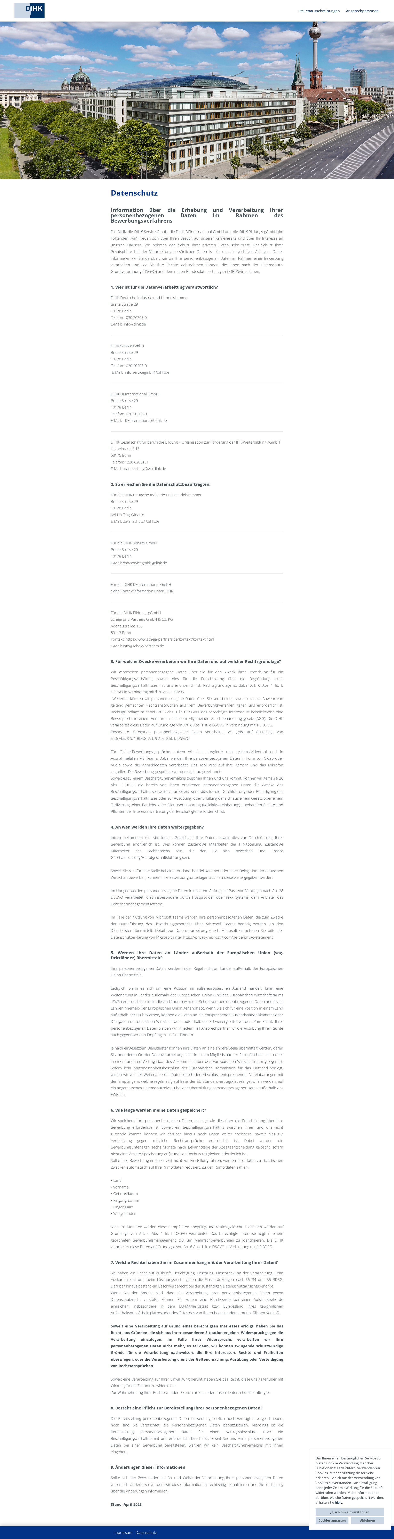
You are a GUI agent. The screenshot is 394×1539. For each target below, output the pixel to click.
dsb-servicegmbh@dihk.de (145, 562)
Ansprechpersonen (362, 10)
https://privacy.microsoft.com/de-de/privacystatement (228, 937)
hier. (338, 1502)
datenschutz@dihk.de (141, 521)
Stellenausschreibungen (319, 10)
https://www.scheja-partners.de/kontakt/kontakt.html (170, 639)
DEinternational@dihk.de (146, 420)
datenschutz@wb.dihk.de (145, 468)
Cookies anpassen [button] (332, 1520)
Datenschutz (146, 1532)
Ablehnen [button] (367, 1520)
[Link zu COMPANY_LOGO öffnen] (29, 11)
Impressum (122, 1532)
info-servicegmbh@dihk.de (147, 372)
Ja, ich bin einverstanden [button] (350, 1512)
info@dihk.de (135, 324)
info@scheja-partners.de (143, 645)
